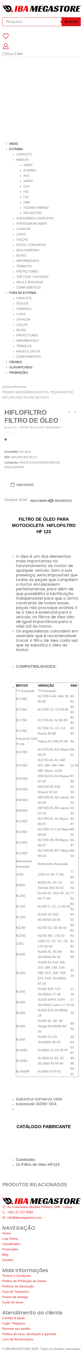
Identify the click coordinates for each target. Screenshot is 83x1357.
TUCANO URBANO (35, 207)
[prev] (69, 412)
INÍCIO (13, 143)
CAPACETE (24, 154)
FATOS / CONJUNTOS (31, 245)
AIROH (28, 181)
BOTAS (21, 255)
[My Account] (5, 46)
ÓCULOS (22, 303)
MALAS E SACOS (28, 351)
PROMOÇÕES (18, 372)
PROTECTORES (27, 271)
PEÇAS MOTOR (14, 467)
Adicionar (24, 485)
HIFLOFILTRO (32, 213)
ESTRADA (16, 149)
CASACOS (23, 229)
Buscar (71, 22)
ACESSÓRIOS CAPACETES (35, 218)
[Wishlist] (5, 36)
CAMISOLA (23, 308)
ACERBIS (29, 170)
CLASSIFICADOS (20, 367)
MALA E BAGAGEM (29, 282)
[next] (75, 412)
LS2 (26, 197)
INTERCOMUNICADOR (31, 223)
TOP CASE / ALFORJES (32, 277)
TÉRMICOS (24, 266)
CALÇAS (22, 239)
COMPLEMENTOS (28, 287)
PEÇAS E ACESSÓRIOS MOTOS (40, 462)
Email (23, 499)
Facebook (11, 499)
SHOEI (28, 165)
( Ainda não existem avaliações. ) (40, 427)
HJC (26, 191)
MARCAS (22, 159)
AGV (26, 175)
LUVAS (21, 234)
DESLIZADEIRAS (27, 250)
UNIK (26, 202)
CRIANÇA (15, 362)
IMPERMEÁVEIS (27, 261)
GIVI (26, 186)
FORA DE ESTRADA (22, 293)
